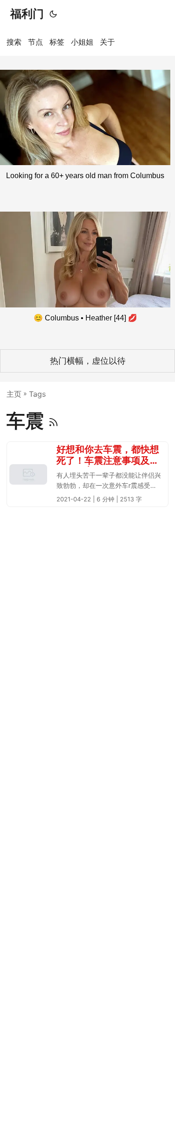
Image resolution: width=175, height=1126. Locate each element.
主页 (14, 394)
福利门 (27, 13)
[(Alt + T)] (53, 14)
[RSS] (53, 420)
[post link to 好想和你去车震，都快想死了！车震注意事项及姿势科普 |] (87, 474)
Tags (37, 394)
